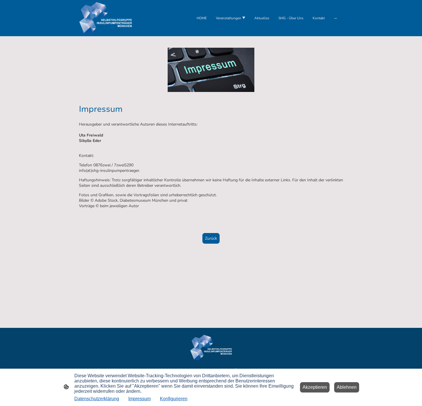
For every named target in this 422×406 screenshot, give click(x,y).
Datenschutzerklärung (96, 398)
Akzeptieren (315, 387)
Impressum (139, 398)
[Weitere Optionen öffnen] (335, 18)
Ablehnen (347, 387)
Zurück (211, 238)
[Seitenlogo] (105, 18)
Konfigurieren (173, 398)
